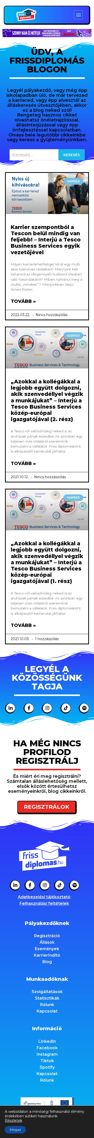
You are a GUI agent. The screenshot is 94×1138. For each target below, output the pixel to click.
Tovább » (23, 301)
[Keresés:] (47, 154)
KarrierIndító (47, 955)
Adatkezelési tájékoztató (44, 897)
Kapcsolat (47, 1011)
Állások (47, 942)
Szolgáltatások (47, 991)
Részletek (13, 1120)
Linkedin (47, 1041)
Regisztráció (47, 935)
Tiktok (47, 1060)
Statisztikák (47, 998)
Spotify (47, 1067)
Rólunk (47, 1004)
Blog (47, 961)
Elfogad (15, 1130)
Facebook (47, 1047)
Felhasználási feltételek (44, 903)
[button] (78, 14)
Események (47, 948)
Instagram (47, 1054)
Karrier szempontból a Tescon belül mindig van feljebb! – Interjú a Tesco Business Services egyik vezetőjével (46, 239)
